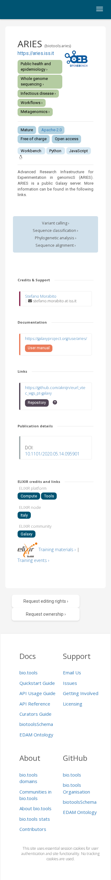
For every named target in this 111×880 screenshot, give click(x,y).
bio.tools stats (34, 819)
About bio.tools (35, 808)
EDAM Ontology (36, 734)
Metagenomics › (35, 111)
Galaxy (26, 534)
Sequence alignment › (55, 245)
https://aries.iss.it (36, 53)
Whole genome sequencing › (34, 81)
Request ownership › (46, 614)
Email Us (72, 672)
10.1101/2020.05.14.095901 (52, 454)
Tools (49, 496)
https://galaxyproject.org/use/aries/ (56, 338)
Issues (70, 683)
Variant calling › (55, 223)
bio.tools (28, 672)
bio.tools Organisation (76, 788)
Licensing (72, 704)
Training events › (33, 560)
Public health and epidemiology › (36, 66)
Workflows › (32, 102)
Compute (29, 496)
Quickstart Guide (37, 683)
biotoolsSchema (36, 724)
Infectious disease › (38, 93)
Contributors (32, 829)
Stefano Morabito (40, 296)
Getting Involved (80, 693)
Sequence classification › (55, 230)
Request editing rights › (45, 601)
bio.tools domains (28, 778)
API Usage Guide (37, 693)
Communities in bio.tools (35, 795)
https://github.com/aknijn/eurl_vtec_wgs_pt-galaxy (55, 390)
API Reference (34, 704)
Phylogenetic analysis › (55, 238)
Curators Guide (35, 714)
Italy (24, 515)
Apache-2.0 (51, 130)
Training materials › (57, 549)
